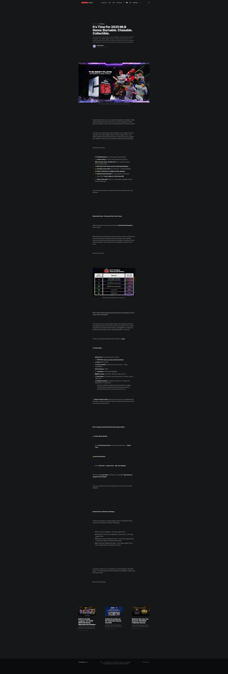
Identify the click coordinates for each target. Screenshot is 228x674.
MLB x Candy (96, 23)
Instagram (130, 3)
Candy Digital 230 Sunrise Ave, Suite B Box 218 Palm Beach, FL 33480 (116, 663)
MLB (114, 2)
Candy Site (103, 2)
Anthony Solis (100, 45)
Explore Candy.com (146, 662)
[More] (140, 3)
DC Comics (119, 2)
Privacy (101, 662)
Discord (127, 3)
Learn (109, 2)
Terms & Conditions (107, 662)
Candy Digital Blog (81, 662)
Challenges (135, 2)
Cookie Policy (115, 662)
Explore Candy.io (127, 662)
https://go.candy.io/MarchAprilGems (113, 359)
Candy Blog (121, 662)
